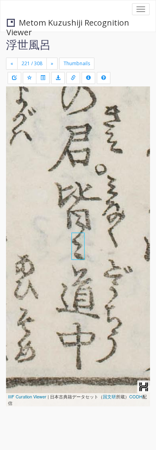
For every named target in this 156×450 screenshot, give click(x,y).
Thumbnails (77, 63)
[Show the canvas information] (73, 78)
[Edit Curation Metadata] (14, 78)
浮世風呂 (28, 44)
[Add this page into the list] (29, 78)
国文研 (109, 396)
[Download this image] (58, 78)
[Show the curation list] (43, 78)
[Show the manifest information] (88, 78)
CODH (135, 396)
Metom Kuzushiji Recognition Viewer (67, 23)
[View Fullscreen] (17, 127)
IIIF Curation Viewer (27, 396)
